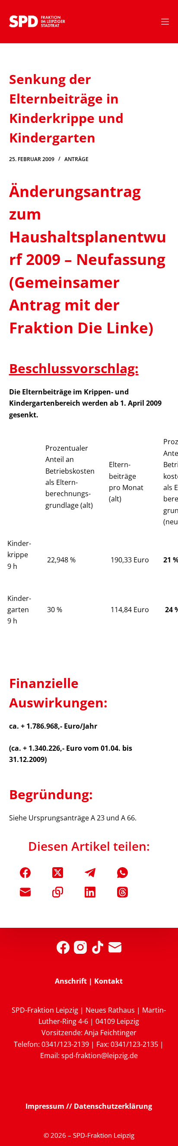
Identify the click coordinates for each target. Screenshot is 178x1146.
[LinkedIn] (90, 892)
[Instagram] (80, 947)
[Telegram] (90, 872)
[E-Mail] (25, 892)
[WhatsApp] (122, 872)
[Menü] (165, 22)
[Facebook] (25, 872)
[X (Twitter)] (57, 872)
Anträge (76, 159)
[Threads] (122, 892)
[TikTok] (97, 947)
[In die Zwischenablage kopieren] (57, 892)
